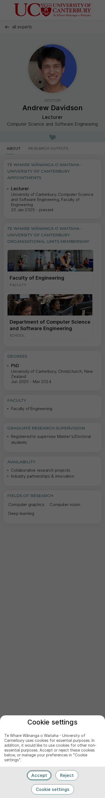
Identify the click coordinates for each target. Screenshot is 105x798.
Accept (39, 775)
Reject (67, 775)
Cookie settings (52, 789)
